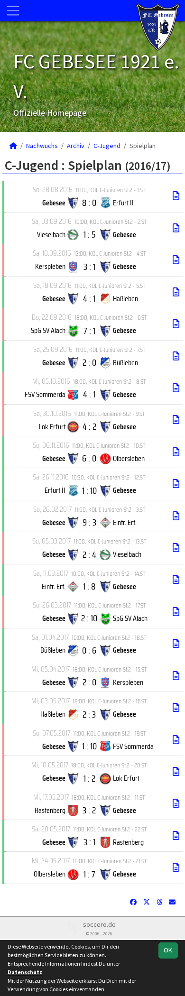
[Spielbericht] (176, 196)
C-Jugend (106, 145)
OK (168, 950)
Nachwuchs (42, 145)
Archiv (75, 145)
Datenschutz (25, 972)
